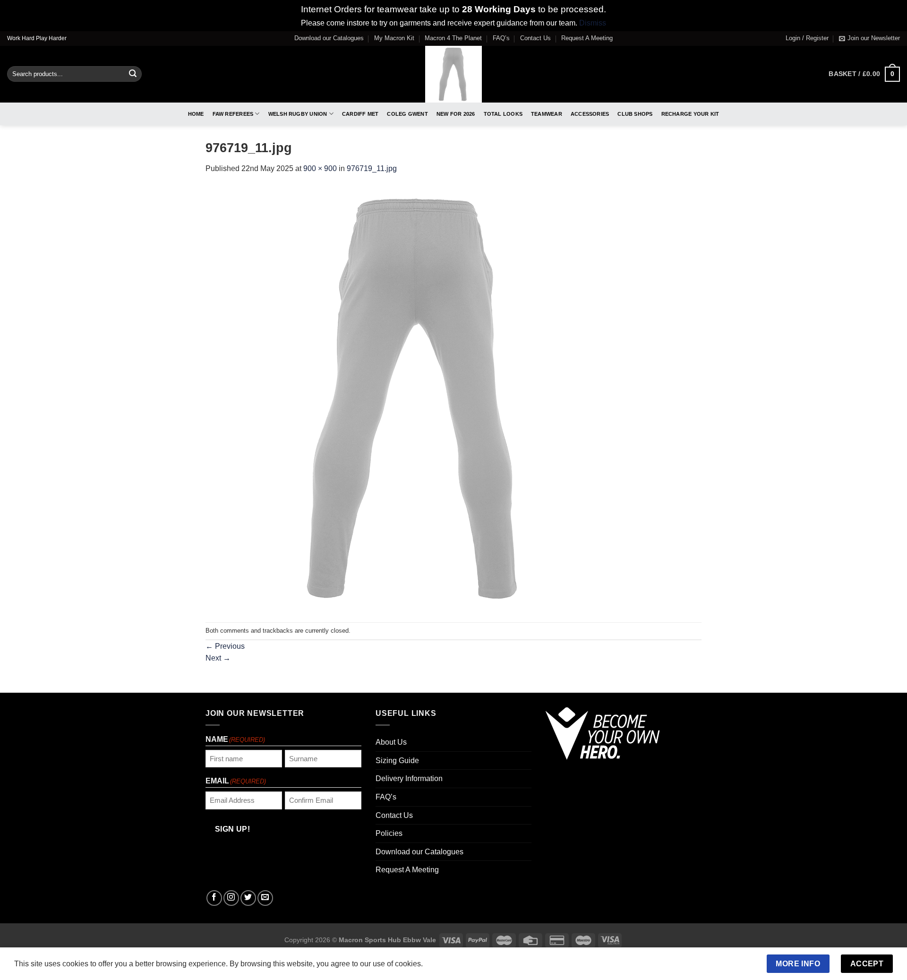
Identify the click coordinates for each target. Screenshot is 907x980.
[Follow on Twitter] (248, 898)
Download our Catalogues (329, 38)
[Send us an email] (265, 898)
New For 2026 (455, 114)
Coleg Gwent (407, 114)
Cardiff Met (360, 114)
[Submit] (133, 74)
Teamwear (546, 114)
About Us (391, 742)
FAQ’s (501, 38)
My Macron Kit (394, 38)
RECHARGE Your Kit (690, 114)
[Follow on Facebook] (214, 898)
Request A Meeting (587, 38)
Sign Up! (232, 829)
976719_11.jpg (372, 168)
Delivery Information (409, 778)
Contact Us (535, 38)
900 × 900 (320, 168)
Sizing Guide (397, 760)
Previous (225, 646)
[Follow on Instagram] (231, 898)
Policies (389, 833)
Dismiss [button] (592, 23)
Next (218, 658)
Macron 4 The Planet (453, 38)
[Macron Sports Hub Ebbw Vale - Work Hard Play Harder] (453, 74)
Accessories (590, 114)
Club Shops (634, 114)
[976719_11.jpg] (418, 398)
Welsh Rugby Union (297, 114)
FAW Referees (233, 114)
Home (196, 114)
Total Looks (503, 114)
